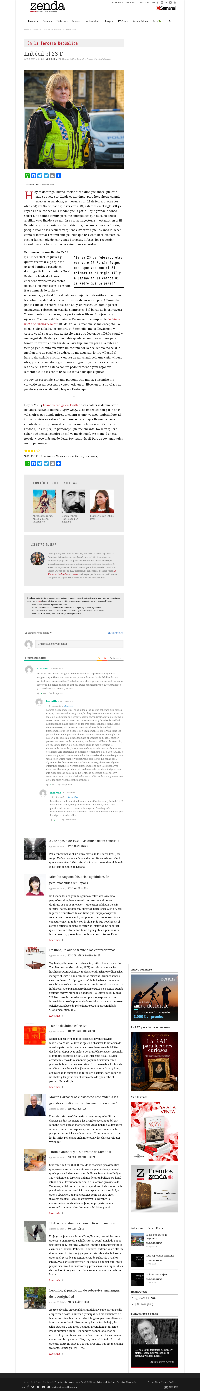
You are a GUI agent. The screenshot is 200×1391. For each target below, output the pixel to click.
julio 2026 (140, 1304)
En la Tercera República (52, 29)
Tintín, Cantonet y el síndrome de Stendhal (80, 1152)
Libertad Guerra (47, 59)
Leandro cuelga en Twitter (61, 405)
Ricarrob (68, 705)
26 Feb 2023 (29, 59)
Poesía (46, 20)
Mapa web (131, 1382)
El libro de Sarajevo (157, 1274)
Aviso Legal (81, 1382)
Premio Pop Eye (168, 1382)
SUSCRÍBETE (131, 3)
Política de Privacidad (97, 1382)
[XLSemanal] (166, 8)
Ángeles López (76, 1228)
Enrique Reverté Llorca (81, 1157)
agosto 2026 (142, 1298)
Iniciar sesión (115, 632)
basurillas (73, 797)
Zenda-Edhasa (141, 20)
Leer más (54, 940)
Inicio (26, 29)
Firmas (32, 20)
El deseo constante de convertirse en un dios (82, 1223)
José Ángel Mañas (78, 846)
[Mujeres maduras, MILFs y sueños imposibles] (45, 501)
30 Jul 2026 (151, 1263)
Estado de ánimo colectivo (68, 1026)
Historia (61, 20)
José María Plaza (78, 888)
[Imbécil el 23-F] (74, 119)
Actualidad (92, 20)
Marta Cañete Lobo (78, 1302)
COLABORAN (117, 3)
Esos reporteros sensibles (160, 1255)
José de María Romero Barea (84, 955)
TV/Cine (122, 20)
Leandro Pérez (84, 59)
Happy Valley (69, 59)
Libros (76, 20)
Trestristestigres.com (64, 1382)
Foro (155, 20)
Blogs (108, 20)
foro (39, 601)
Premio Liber (154, 1382)
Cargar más (74, 1365)
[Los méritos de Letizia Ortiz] (102, 501)
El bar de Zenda (154, 1243)
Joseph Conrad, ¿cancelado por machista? (70, 518)
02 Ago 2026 (151, 1246)
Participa (121, 1382)
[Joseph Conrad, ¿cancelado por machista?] (74, 501)
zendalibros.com (77, 1108)
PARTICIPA (143, 3)
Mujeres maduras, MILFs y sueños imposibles (43, 518)
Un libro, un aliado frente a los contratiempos (82, 950)
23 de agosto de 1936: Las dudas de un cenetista (84, 841)
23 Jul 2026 (151, 1282)
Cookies (111, 1382)
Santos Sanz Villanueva (81, 1031)
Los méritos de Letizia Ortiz (102, 517)
